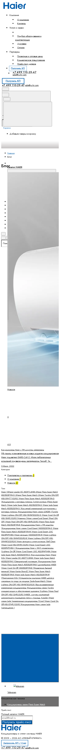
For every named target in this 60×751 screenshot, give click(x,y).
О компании (23, 19)
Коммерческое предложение (31, 60)
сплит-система (41, 501)
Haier (5, 492)
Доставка (21, 43)
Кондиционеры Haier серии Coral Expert (20, 528)
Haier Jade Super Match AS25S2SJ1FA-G (26, 505)
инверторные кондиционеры (26, 601)
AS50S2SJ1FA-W (36, 535)
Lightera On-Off (9, 551)
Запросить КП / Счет (14, 743)
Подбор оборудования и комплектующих (28, 38)
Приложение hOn (10, 578)
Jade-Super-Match (39, 581)
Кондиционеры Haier (42, 555)
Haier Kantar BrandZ (19, 571)
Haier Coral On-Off (11, 568)
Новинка (22, 518)
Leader (45, 597)
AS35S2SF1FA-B (27, 568)
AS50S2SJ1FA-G (46, 528)
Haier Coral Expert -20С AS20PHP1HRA (34, 551)
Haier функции (22, 535)
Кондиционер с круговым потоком (18, 501)
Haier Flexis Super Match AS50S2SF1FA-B (20, 564)
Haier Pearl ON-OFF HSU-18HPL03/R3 (23, 521)
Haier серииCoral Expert (38, 518)
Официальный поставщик (27, 561)
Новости (12, 482)
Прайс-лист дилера (26, 63)
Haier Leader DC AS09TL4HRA (23, 492)
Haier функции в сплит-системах (32, 541)
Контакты (21, 23)
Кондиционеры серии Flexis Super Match (26, 704)
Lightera (45, 591)
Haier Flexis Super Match (28, 495)
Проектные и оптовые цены (30, 56)
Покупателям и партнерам (20, 475)
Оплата (20, 47)
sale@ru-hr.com (20, 74)
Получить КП (18, 68)
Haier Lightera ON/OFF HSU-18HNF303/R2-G (22, 515)
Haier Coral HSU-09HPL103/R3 (16, 545)
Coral (42, 601)
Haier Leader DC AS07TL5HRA (20, 558)
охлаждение (8, 607)
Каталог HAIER (14, 167)
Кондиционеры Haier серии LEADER (35, 511)
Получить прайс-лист (16, 722)
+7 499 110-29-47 (24, 72)
